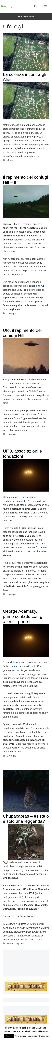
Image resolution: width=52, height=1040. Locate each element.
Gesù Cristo (37, 547)
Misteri (10, 160)
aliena (16, 144)
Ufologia (11, 313)
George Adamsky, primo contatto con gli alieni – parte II (23, 616)
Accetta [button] (9, 1036)
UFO (40, 285)
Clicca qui (44, 1036)
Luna (21, 701)
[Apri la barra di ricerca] (35, 6)
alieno (15, 666)
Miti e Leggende (15, 943)
